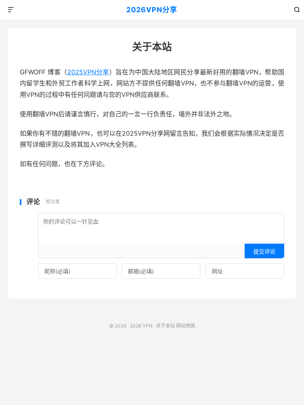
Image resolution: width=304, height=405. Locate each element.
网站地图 (185, 326)
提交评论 (264, 251)
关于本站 (165, 326)
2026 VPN (141, 326)
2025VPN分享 (88, 72)
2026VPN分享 (151, 10)
